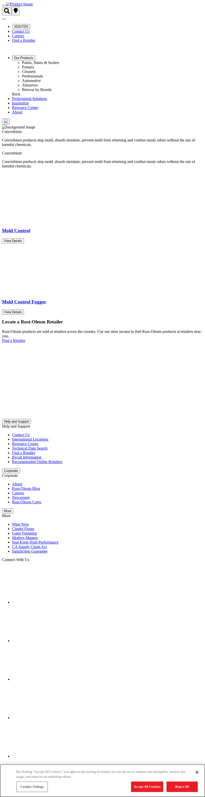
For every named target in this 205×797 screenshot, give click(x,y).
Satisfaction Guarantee (30, 551)
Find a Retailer (23, 40)
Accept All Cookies (147, 787)
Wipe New (20, 524)
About (17, 112)
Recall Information (27, 457)
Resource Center (25, 107)
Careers (18, 36)
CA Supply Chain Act (29, 547)
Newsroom (21, 497)
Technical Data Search (30, 448)
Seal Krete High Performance (35, 542)
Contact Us (21, 31)
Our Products (23, 58)
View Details (13, 241)
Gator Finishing (24, 533)
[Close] (197, 772)
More (7, 511)
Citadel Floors (23, 529)
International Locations (30, 439)
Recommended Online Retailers (37, 462)
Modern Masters (25, 538)
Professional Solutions (29, 98)
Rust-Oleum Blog (26, 488)
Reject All (182, 787)
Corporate (11, 471)
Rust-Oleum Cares (26, 502)
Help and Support (16, 421)
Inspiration (20, 103)
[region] (102, 780)
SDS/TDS (21, 26)
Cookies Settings (32, 787)
